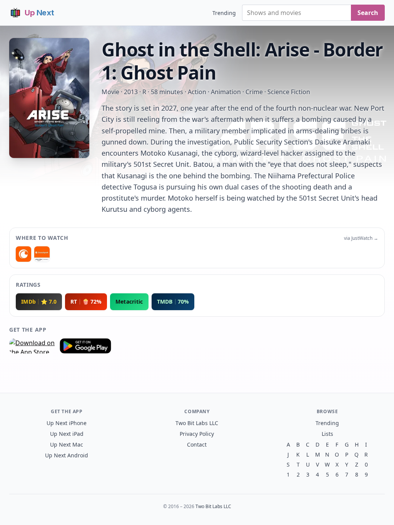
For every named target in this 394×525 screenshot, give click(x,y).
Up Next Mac (66, 444)
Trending (224, 13)
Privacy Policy (197, 433)
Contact (197, 444)
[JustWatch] (23, 254)
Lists (327, 433)
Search (367, 12)
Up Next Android (66, 455)
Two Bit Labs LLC (196, 423)
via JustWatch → (361, 238)
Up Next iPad (66, 433)
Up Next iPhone (67, 423)
